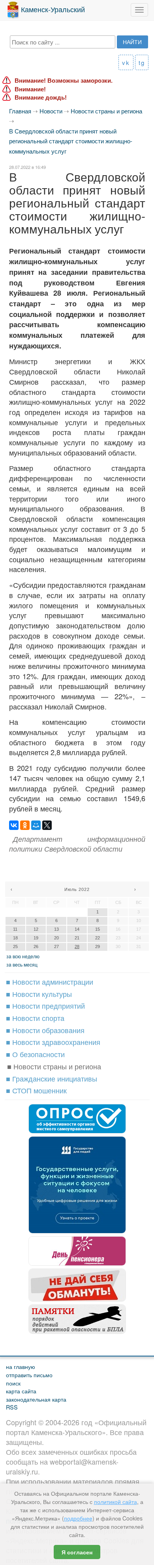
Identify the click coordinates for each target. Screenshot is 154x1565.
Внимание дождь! (41, 97)
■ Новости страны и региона (54, 1066)
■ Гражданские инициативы (51, 1078)
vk (126, 62)
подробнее (78, 1518)
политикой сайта (115, 1502)
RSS (12, 1407)
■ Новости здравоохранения (53, 1042)
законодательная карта (36, 1399)
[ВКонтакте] (14, 825)
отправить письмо (29, 1375)
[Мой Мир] (36, 825)
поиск (13, 1383)
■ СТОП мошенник (36, 1090)
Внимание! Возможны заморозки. (64, 80)
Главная (20, 111)
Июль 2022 (77, 889)
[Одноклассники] (25, 825)
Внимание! (30, 89)
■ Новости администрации (49, 981)
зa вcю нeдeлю (22, 956)
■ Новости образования (45, 1030)
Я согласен (77, 1552)
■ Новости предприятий (45, 1005)
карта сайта (21, 1391)
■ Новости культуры (39, 994)
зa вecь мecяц (22, 964)
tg (142, 62)
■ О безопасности (35, 1054)
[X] (47, 825)
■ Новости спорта (35, 1018)
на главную (20, 1366)
